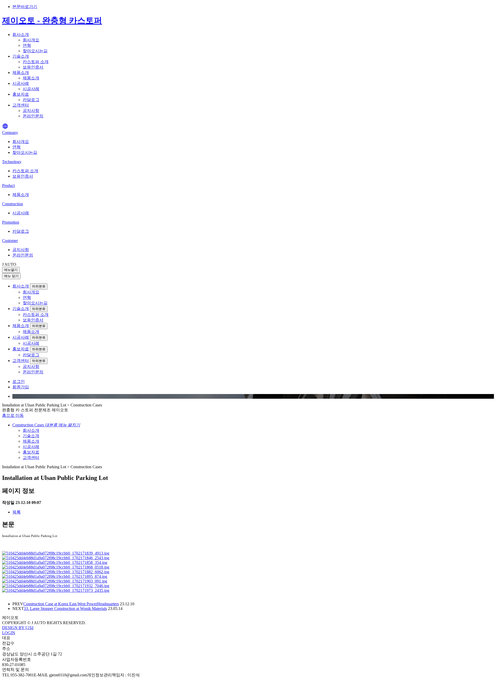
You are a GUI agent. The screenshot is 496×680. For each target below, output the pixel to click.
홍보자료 (20, 94)
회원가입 (20, 387)
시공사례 (20, 83)
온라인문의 (33, 116)
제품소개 (20, 72)
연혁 (27, 45)
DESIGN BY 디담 (18, 627)
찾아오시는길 (35, 51)
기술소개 (20, 56)
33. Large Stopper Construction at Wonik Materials (65, 608)
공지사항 (31, 110)
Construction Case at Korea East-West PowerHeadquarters (71, 604)
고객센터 (20, 105)
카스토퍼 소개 (36, 61)
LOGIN (8, 633)
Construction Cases (46, 425)
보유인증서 (33, 67)
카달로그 (31, 99)
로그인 (18, 381)
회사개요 (31, 40)
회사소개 (20, 34)
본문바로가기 (24, 6)
